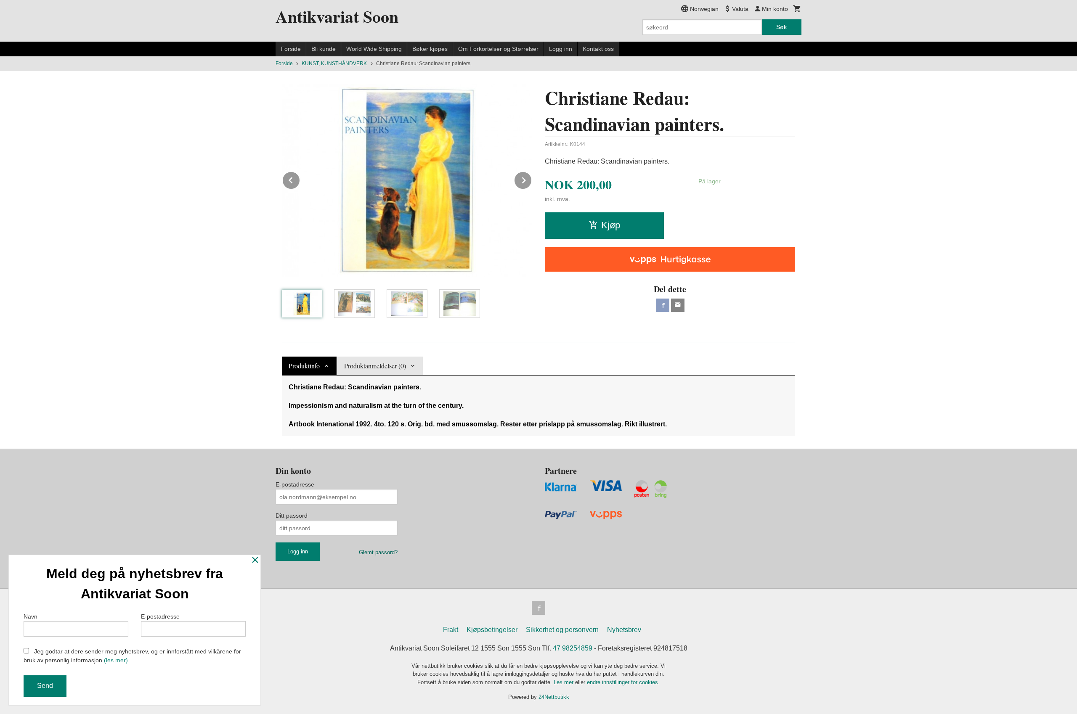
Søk (781, 27)
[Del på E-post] (677, 305)
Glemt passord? (378, 552)
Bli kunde (323, 48)
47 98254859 (572, 648)
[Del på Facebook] (662, 305)
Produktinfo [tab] (304, 365)
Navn (30, 616)
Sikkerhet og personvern (562, 629)
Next (531, 179)
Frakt (450, 629)
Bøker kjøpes (430, 48)
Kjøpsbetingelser (492, 629)
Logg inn (560, 48)
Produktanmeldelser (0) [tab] (375, 365)
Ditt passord (292, 515)
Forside (291, 48)
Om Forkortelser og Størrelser (498, 48)
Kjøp (610, 225)
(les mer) (116, 660)
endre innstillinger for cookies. (623, 682)
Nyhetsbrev (624, 629)
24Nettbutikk (553, 697)
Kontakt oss (598, 48)
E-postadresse (295, 484)
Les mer (564, 682)
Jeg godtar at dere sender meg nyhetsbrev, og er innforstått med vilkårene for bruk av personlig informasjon (132, 656)
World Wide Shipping (374, 48)
